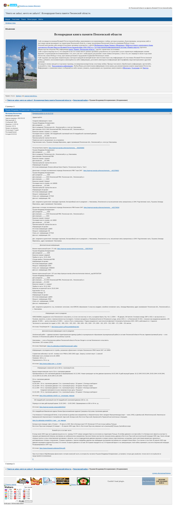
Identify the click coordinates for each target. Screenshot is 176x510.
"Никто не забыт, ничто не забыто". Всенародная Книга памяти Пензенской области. (39, 100)
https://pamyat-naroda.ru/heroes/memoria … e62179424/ (101, 207)
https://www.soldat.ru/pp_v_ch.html (50, 363)
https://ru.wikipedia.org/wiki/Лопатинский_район (62, 346)
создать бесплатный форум (161, 473)
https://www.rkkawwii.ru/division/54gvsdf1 (52, 448)
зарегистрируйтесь (30, 96)
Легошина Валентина (13, 113)
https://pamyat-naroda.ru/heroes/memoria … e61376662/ (101, 170)
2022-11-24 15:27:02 (46, 113)
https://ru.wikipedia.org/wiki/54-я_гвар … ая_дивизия (49, 420)
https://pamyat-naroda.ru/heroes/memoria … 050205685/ (66, 148)
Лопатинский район (80, 100)
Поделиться (36, 113)
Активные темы (10, 23)
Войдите (18, 96)
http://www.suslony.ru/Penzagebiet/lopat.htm (65, 326)
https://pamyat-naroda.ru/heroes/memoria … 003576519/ (75, 248)
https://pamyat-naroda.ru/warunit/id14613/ (52, 407)
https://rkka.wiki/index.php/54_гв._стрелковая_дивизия (56, 395)
